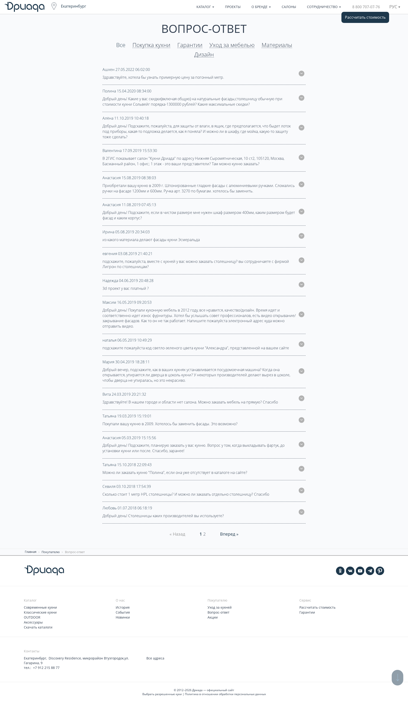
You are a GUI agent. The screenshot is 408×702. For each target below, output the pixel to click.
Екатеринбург (73, 6)
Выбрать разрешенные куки (162, 694)
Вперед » (229, 534)
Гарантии (189, 45)
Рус (393, 6)
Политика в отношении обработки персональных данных (225, 694)
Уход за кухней (220, 607)
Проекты (233, 6)
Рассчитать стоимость (365, 17)
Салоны (289, 6)
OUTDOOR (32, 617)
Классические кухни (40, 612)
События (123, 612)
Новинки (123, 617)
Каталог (204, 6)
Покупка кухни (151, 45)
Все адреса (155, 658)
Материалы (277, 45)
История (123, 607)
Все (120, 45)
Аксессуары (33, 622)
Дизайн (204, 54)
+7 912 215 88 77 (46, 667)
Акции (213, 617)
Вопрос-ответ (219, 612)
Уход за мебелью (232, 45)
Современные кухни (40, 607)
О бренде (259, 6)
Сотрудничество (323, 6)
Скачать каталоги (38, 627)
